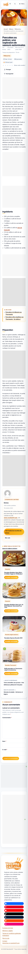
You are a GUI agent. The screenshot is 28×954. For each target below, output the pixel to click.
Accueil (6, 29)
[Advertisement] (14, 292)
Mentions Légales (7, 930)
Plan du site (5, 938)
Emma (6, 503)
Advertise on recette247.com (11, 943)
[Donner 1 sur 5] (3, 65)
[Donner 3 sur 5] (8, 65)
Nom (4, 741)
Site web (7, 538)
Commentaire (7, 717)
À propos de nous (7, 928)
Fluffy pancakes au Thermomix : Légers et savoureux (13, 669)
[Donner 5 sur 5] (12, 65)
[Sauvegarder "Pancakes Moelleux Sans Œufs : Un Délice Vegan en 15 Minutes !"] (23, 552)
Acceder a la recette (11, 577)
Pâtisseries (18, 29)
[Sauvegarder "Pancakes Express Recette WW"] (23, 618)
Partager (8, 69)
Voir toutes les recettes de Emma (13, 532)
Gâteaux (11, 29)
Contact (4, 941)
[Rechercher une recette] (15, 3)
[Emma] (7, 493)
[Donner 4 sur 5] (10, 65)
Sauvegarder (9, 73)
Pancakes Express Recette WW (13, 638)
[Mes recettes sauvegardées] (10, 3)
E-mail (4, 749)
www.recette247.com (10, 517)
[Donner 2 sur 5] (6, 65)
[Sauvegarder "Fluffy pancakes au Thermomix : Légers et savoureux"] (23, 648)
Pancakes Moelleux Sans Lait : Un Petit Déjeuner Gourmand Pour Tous (13, 606)
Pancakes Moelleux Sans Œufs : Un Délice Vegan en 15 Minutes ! (13, 573)
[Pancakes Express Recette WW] (14, 624)
